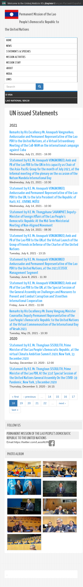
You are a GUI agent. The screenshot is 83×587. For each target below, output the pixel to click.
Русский (67, 3)
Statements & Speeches (18, 51)
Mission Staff (13, 62)
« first (15, 396)
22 (45, 403)
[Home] (4, 3)
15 (57, 396)
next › (62, 403)
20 (29, 403)
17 (73, 396)
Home (8, 40)
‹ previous (30, 396)
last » (15, 409)
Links (9, 79)
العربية (31, 3)
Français (58, 3)
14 (49, 396)
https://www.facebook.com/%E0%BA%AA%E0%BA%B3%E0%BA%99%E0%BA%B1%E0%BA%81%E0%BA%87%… (52, 443)
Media (9, 73)
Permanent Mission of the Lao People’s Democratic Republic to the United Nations (32, 22)
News (9, 45)
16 (65, 396)
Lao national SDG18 (17, 101)
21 (37, 403)
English (49, 3)
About (9, 68)
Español (76, 3)
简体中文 (39, 3)
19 (21, 403)
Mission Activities (15, 57)
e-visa (9, 95)
